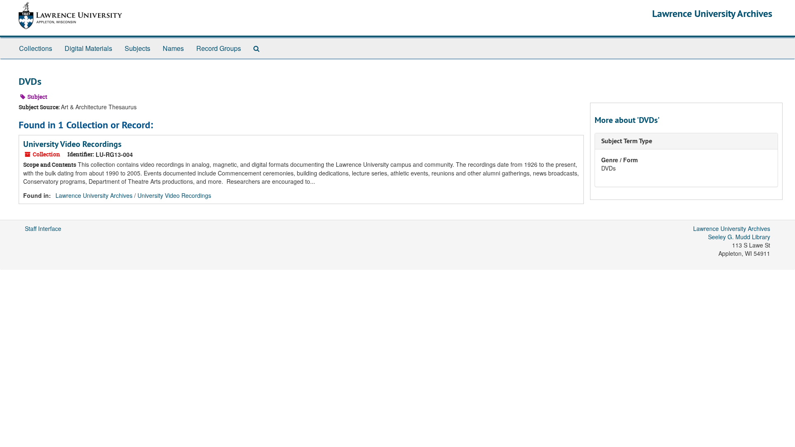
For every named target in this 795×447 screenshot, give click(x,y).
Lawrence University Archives (712, 13)
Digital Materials (88, 48)
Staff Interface (43, 228)
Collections (35, 48)
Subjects (137, 48)
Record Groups (218, 48)
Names (173, 48)
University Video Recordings (72, 144)
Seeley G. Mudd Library (739, 237)
